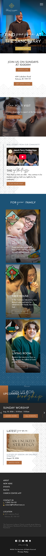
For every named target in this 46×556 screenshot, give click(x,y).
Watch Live (23, 70)
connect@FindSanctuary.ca (14, 505)
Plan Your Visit (16, 184)
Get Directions (23, 84)
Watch (6, 490)
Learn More (14, 117)
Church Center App (12, 493)
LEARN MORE (23, 49)
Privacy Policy (23, 552)
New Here (7, 484)
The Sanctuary (19, 549)
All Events (30, 416)
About (6, 480)
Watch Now (14, 463)
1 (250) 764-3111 (11, 502)
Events (6, 487)
